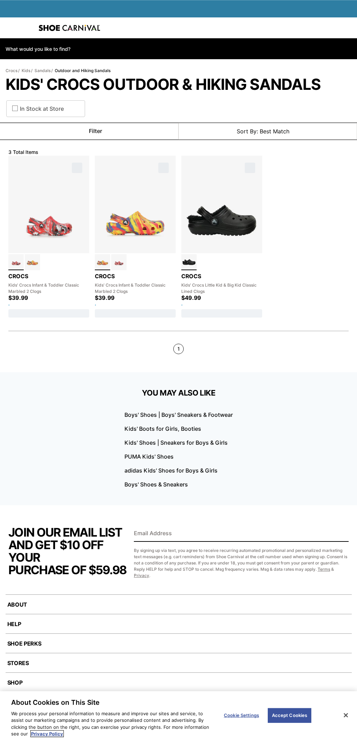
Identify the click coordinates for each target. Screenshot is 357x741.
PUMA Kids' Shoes (149, 456)
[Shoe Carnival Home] (69, 28)
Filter (95, 130)
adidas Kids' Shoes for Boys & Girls (171, 470)
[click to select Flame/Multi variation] (16, 262)
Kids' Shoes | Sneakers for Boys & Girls (176, 442)
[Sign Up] (341, 534)
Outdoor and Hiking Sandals (83, 70)
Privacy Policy (47, 733)
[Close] (346, 715)
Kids (26, 70)
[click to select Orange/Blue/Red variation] (32, 262)
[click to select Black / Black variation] (189, 262)
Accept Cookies (289, 715)
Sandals (43, 70)
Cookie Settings (241, 715)
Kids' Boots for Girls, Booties (162, 428)
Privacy (141, 575)
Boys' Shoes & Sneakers (156, 484)
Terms (324, 569)
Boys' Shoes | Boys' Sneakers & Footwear (178, 414)
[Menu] (10, 27)
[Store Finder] (27, 28)
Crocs (11, 70)
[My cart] (348, 28)
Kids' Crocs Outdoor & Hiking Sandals (163, 84)
